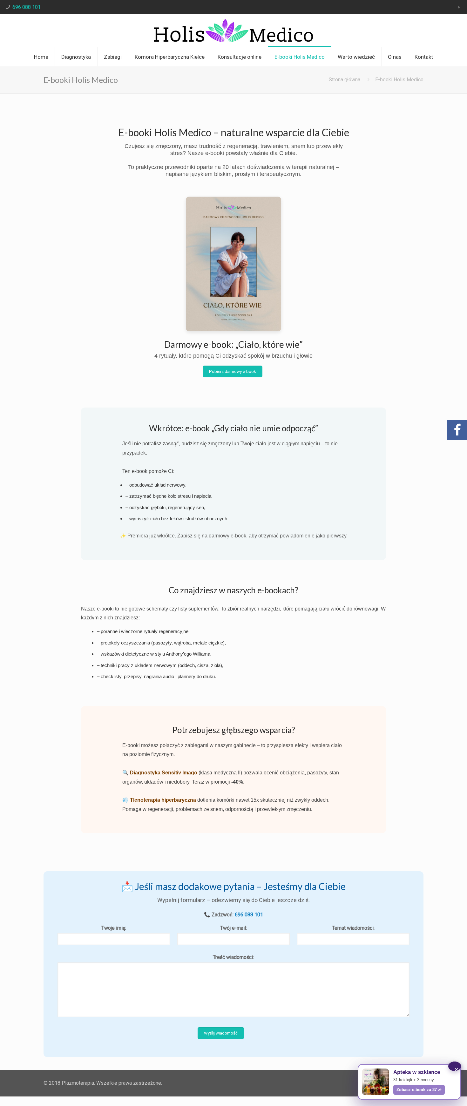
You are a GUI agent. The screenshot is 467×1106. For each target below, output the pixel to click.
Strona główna (344, 80)
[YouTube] (459, 7)
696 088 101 (26, 7)
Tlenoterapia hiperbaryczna (163, 800)
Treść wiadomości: (233, 957)
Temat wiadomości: (353, 928)
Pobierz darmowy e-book (232, 371)
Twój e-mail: (233, 928)
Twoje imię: (113, 928)
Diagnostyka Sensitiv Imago (163, 772)
